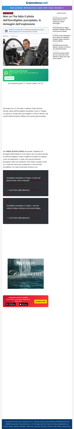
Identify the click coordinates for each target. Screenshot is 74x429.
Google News (20, 29)
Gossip (39, 8)
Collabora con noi (30, 426)
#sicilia (32, 180)
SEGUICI (11, 29)
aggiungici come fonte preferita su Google (25, 31)
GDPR (55, 426)
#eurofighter (11, 183)
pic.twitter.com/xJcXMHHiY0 (17, 186)
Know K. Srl (29, 421)
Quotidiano (19, 8)
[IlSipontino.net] (37, 2)
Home (12, 8)
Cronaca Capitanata (8, 13)
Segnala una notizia (66, 426)
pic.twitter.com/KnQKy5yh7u (17, 213)
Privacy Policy (44, 426)
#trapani (38, 180)
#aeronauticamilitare (24, 211)
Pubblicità (59, 426)
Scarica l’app (37, 426)
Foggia (51, 8)
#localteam (20, 183)
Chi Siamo (6, 426)
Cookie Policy (50, 426)
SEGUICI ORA (9, 78)
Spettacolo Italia (30, 8)
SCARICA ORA (41, 301)
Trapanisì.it (36, 151)
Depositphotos (53, 421)
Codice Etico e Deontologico (20, 426)
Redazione (58, 8)
